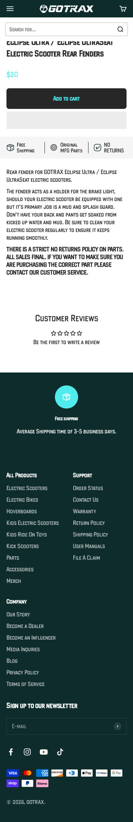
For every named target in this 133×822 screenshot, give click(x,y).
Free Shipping (26, 147)
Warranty (84, 511)
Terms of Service (25, 684)
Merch (13, 581)
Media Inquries (23, 649)
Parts (12, 558)
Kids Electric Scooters (32, 523)
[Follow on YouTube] (43, 752)
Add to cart (66, 98)
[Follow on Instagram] (27, 752)
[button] (66, 120)
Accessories (20, 569)
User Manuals (89, 546)
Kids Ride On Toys (26, 534)
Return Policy (89, 523)
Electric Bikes (22, 500)
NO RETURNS (114, 147)
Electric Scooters (26, 488)
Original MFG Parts (71, 147)
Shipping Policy (90, 534)
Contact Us (85, 500)
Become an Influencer (31, 638)
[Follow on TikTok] (60, 752)
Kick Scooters (22, 546)
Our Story (18, 614)
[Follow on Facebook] (10, 752)
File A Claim (86, 558)
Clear (105, 29)
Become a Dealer (25, 626)
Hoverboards (21, 511)
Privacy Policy (22, 672)
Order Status (88, 488)
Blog (11, 661)
